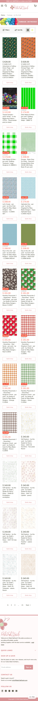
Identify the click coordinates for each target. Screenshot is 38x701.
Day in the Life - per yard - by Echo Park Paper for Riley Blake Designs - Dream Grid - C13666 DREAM (10, 254)
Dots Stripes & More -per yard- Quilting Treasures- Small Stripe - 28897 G (28, 117)
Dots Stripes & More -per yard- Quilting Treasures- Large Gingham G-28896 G (9, 162)
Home (3, 15)
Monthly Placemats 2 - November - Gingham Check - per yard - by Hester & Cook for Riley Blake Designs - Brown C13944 (10, 445)
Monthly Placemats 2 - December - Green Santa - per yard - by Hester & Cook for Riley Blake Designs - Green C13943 (28, 300)
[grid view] (28, 30)
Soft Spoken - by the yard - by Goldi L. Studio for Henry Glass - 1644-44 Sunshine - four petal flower (28, 444)
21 (22, 605)
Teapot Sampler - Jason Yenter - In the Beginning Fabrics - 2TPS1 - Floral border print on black (10, 118)
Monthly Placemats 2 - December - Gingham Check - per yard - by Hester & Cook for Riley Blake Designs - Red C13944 (28, 348)
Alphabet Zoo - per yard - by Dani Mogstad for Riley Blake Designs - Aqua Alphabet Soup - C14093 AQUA (28, 209)
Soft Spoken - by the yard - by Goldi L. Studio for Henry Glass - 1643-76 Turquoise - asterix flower (9, 585)
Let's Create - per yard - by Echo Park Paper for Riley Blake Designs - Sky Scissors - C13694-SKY (9, 209)
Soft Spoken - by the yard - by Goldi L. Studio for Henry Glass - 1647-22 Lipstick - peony (28, 491)
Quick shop (9, 82)
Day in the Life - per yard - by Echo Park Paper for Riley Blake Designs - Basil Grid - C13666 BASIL (28, 254)
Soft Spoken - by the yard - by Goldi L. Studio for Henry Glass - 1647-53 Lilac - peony (10, 538)
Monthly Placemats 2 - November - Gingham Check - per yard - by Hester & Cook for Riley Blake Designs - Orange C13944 (10, 396)
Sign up (28, 667)
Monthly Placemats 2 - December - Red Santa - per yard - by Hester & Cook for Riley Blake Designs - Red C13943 (9, 347)
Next (27, 605)
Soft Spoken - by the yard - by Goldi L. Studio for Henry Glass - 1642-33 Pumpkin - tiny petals (28, 584)
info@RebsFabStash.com (19, 680)
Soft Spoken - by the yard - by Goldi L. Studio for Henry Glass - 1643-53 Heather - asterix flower (28, 539)
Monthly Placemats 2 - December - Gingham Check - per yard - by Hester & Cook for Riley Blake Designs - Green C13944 (28, 396)
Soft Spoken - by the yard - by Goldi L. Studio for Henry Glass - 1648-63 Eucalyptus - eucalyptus (9, 492)
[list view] (32, 30)
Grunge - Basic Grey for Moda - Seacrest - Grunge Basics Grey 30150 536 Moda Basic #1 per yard (28, 163)
